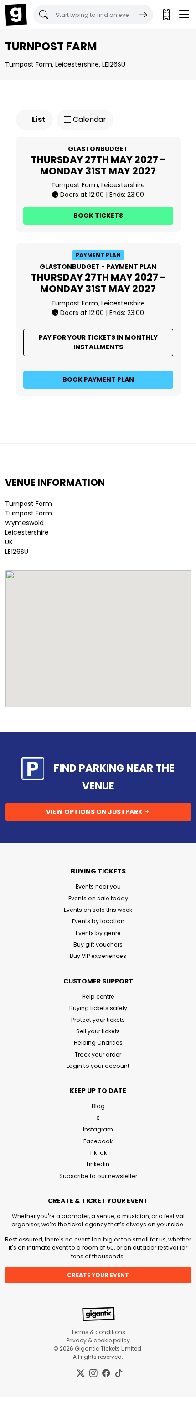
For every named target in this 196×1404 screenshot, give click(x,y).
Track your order (98, 1054)
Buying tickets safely (98, 1008)
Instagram (98, 1129)
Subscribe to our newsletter (98, 1176)
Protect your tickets (98, 1020)
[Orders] (166, 14)
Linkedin (98, 1164)
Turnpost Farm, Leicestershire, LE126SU (65, 64)
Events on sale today (98, 898)
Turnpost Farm (28, 503)
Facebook (98, 1141)
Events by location (98, 921)
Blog (98, 1106)
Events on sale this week (98, 910)
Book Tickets (98, 215)
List (38, 119)
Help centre (98, 996)
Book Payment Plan (98, 379)
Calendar (88, 119)
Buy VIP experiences (98, 956)
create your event (98, 1275)
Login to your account (98, 1066)
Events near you (98, 886)
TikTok (98, 1153)
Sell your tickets (98, 1031)
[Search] (143, 14)
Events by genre (98, 933)
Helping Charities (98, 1042)
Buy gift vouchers (98, 944)
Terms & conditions (98, 1332)
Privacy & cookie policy (98, 1340)
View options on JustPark (95, 811)
